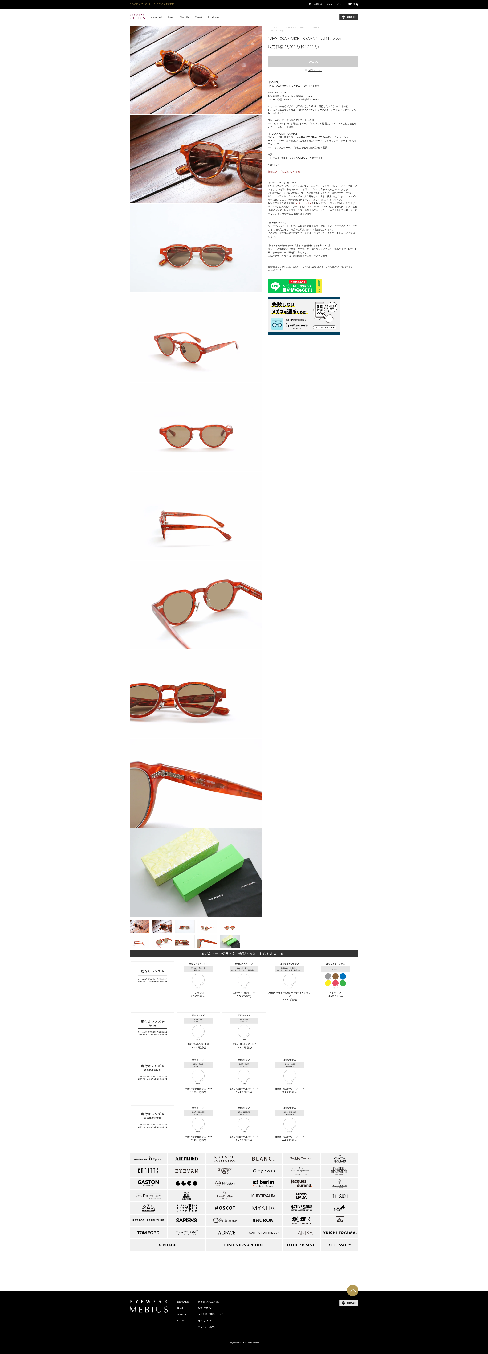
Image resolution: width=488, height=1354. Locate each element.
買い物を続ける (274, 270)
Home (270, 27)
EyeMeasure (213, 17)
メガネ (280, 31)
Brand (170, 17)
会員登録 (318, 4)
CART (353, 4)
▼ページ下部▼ (303, 203)
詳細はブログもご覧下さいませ (284, 171)
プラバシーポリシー (208, 1327)
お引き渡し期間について (210, 1314)
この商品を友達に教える (313, 267)
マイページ (340, 4)
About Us (184, 17)
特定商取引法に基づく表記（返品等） (284, 267)
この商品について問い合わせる (339, 267)
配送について (205, 1308)
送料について (205, 1320)
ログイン (328, 4)
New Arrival (156, 17)
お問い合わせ (315, 70)
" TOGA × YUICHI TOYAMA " (308, 27)
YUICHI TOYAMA (285, 27)
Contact (198, 17)
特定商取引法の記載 (208, 1301)
